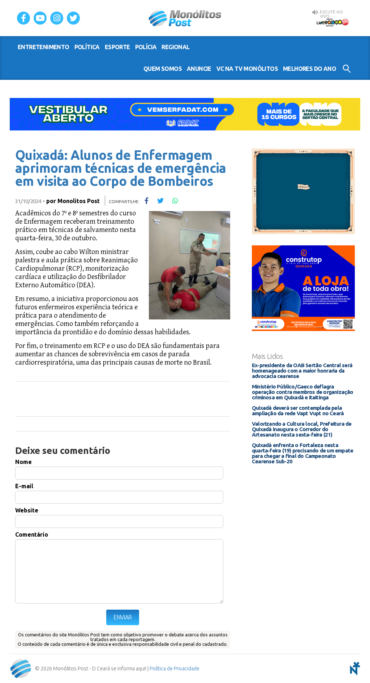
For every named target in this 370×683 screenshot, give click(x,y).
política (87, 47)
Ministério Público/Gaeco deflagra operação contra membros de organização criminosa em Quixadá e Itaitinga (302, 391)
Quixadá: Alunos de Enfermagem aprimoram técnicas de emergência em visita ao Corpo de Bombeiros (120, 167)
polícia (146, 47)
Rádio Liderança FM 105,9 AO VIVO (332, 22)
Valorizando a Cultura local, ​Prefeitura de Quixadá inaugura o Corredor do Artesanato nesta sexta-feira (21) (301, 429)
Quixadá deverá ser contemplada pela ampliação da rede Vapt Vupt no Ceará (298, 410)
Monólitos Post (185, 18)
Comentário (31, 534)
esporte (117, 47)
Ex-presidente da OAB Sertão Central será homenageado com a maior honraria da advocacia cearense (302, 370)
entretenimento (43, 47)
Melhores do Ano (309, 68)
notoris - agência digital (353, 668)
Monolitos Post (78, 201)
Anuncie (199, 68)
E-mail (24, 486)
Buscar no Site (347, 69)
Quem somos (162, 68)
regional (175, 47)
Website (26, 510)
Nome (23, 462)
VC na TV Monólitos (247, 68)
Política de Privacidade (174, 668)
